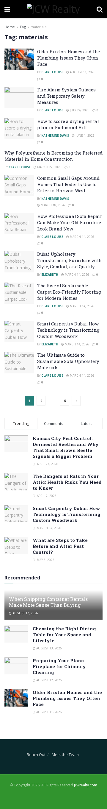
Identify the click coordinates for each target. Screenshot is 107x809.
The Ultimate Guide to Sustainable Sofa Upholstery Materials (68, 361)
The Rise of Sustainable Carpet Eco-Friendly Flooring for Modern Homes (69, 292)
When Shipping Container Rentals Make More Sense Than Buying (48, 602)
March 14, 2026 (81, 237)
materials (38, 26)
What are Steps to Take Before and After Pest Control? (60, 546)
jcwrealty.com (85, 785)
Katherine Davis (55, 135)
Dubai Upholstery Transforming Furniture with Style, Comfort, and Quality (69, 260)
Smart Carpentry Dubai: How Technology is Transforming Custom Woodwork (68, 330)
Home (9, 26)
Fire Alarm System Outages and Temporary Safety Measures (66, 96)
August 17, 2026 (25, 613)
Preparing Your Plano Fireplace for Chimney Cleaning (59, 666)
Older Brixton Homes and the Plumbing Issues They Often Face (68, 58)
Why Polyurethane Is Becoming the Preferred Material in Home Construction (53, 156)
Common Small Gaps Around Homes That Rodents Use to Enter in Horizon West (68, 184)
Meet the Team (65, 754)
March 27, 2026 (49, 167)
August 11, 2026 (82, 72)
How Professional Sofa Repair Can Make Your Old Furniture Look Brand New (69, 222)
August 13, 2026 (48, 648)
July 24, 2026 (79, 110)
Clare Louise (52, 72)
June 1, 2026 (85, 135)
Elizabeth (49, 274)
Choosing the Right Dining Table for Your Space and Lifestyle (64, 634)
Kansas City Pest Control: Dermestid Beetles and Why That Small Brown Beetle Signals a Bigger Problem (66, 447)
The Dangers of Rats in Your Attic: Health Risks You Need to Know (67, 482)
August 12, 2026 (48, 680)
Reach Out (36, 754)
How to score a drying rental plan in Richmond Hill (68, 124)
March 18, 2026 (52, 205)
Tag (23, 26)
